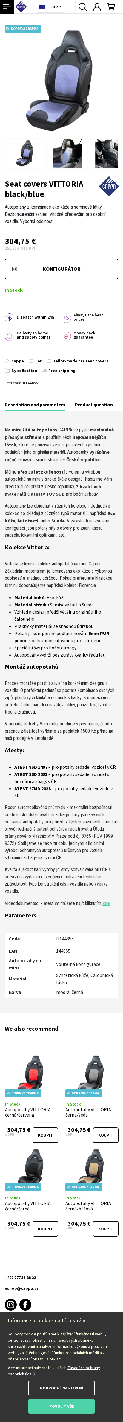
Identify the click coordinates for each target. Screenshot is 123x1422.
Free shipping (62, 370)
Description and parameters (35, 405)
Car (38, 361)
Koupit (45, 1135)
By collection (24, 370)
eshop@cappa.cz (22, 1288)
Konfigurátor (62, 268)
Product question (94, 405)
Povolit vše (61, 1406)
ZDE (106, 903)
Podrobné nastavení (61, 1388)
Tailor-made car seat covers (80, 361)
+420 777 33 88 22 (20, 1277)
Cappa (17, 361)
